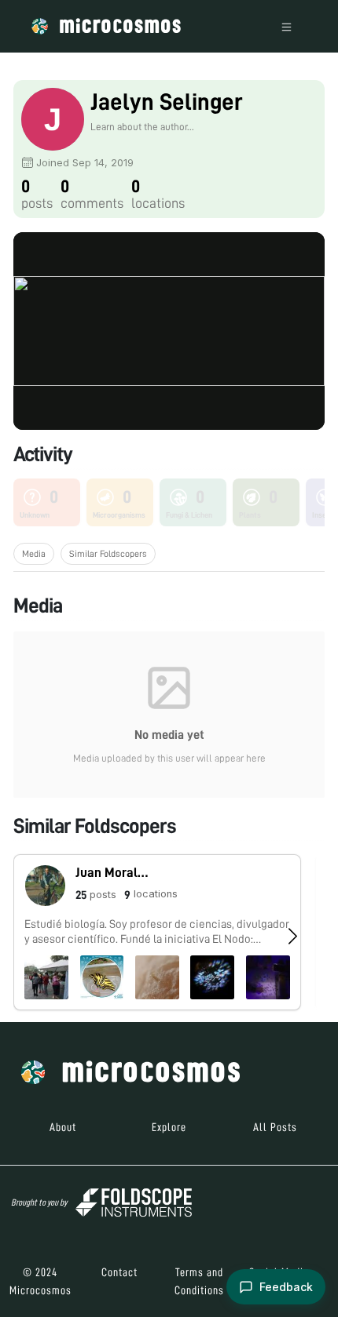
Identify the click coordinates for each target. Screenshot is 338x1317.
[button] (157, 932)
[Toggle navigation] (286, 26)
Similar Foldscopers (108, 553)
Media (34, 553)
